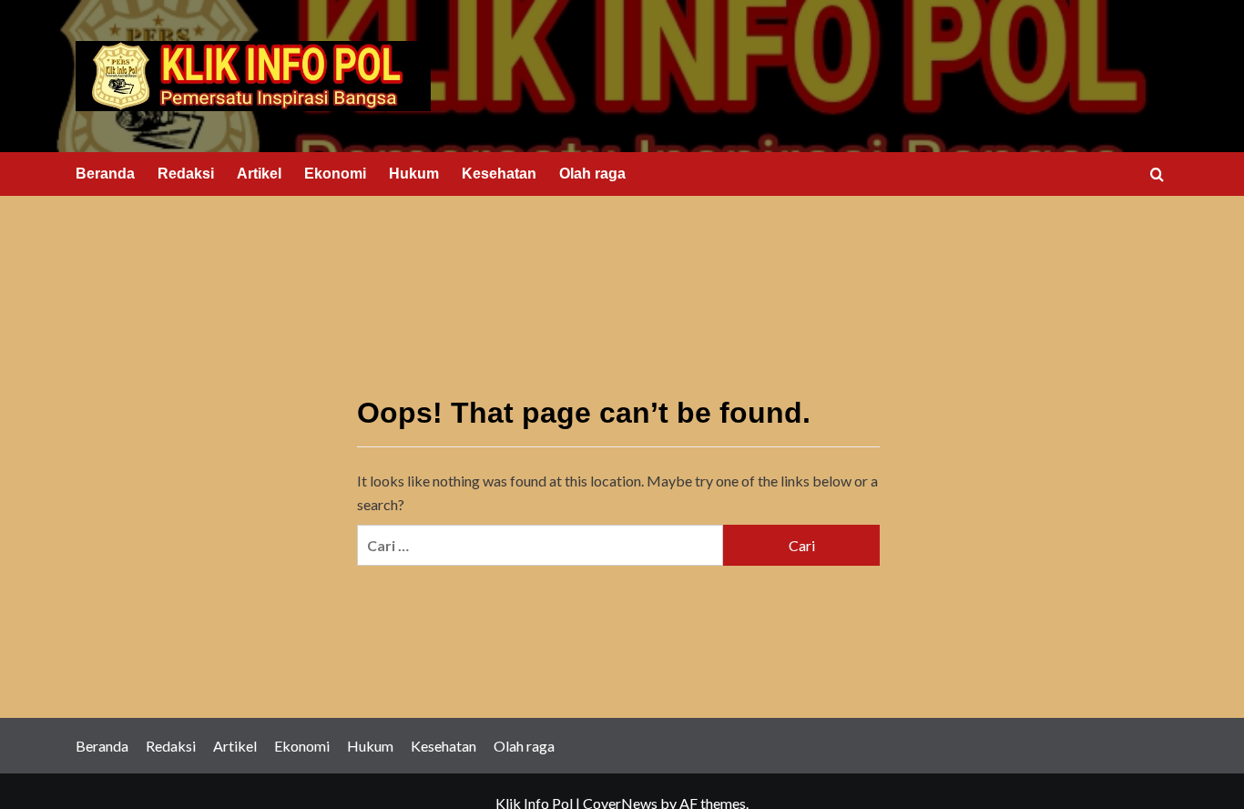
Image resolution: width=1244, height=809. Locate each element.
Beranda (105, 173)
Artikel (259, 173)
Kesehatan (499, 173)
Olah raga (592, 173)
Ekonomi (335, 173)
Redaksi (186, 173)
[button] (1157, 174)
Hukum (414, 173)
